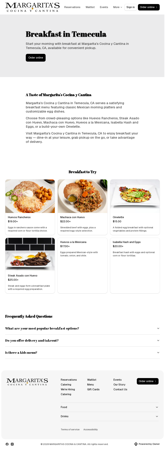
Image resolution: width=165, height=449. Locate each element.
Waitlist (90, 7)
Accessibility (90, 429)
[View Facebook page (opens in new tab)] (7, 444)
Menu (89, 384)
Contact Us (119, 389)
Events (104, 7)
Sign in (130, 7)
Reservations (72, 7)
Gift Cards (92, 389)
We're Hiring (67, 389)
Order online (35, 57)
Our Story (118, 384)
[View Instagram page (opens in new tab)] (12, 444)
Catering (65, 384)
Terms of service (69, 429)
